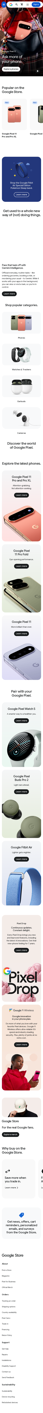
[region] (21, 123)
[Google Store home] (11, 4)
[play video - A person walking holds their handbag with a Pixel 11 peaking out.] (38, 71)
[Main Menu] (3, 4)
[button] (16, 4)
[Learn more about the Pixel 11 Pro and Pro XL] (14, 123)
